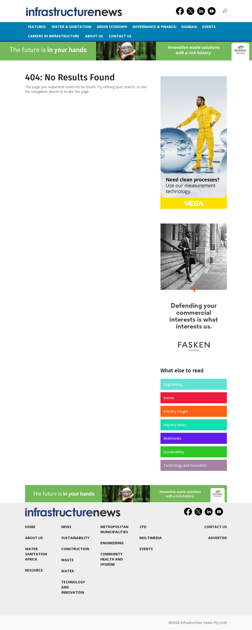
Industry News (174, 424)
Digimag (188, 26)
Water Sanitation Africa (36, 553)
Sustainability (173, 451)
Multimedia (172, 438)
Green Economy (111, 26)
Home (30, 526)
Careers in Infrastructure (53, 36)
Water (67, 571)
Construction (75, 548)
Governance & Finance (153, 26)
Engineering (172, 384)
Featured (37, 26)
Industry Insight (175, 411)
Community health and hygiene (111, 559)
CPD (143, 526)
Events (209, 26)
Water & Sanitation (71, 26)
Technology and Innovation (185, 465)
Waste (67, 560)
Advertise (217, 537)
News (66, 526)
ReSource (34, 570)
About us (94, 36)
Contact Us (120, 36)
